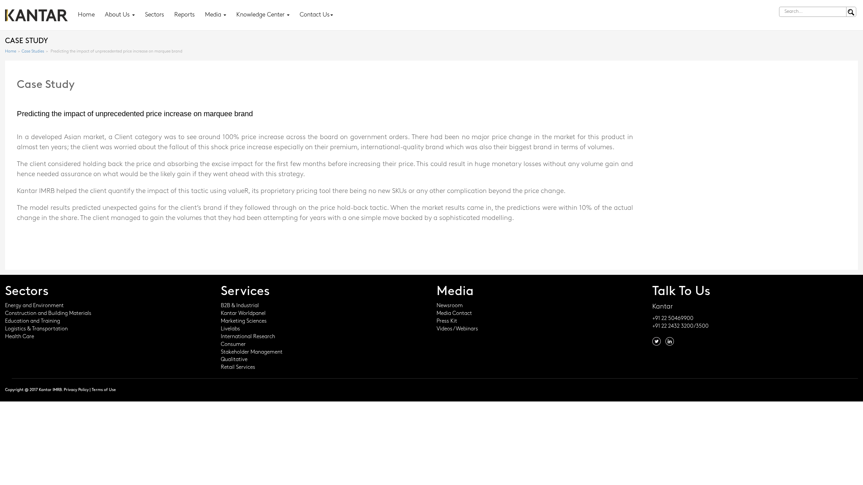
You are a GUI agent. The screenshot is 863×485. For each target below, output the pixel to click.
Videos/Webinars (457, 329)
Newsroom (450, 306)
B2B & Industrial (240, 306)
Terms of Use (104, 390)
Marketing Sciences (244, 321)
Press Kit (447, 321)
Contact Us (315, 15)
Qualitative (234, 359)
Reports (184, 15)
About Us (118, 15)
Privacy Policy (76, 390)
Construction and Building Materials (48, 313)
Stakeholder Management (251, 352)
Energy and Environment (34, 306)
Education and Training (32, 321)
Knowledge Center (261, 15)
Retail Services (238, 367)
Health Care (19, 337)
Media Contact (454, 313)
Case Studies (33, 52)
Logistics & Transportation (36, 329)
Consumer (233, 344)
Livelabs (230, 329)
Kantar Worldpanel (243, 313)
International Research (248, 337)
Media (214, 15)
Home (86, 15)
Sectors (154, 15)
